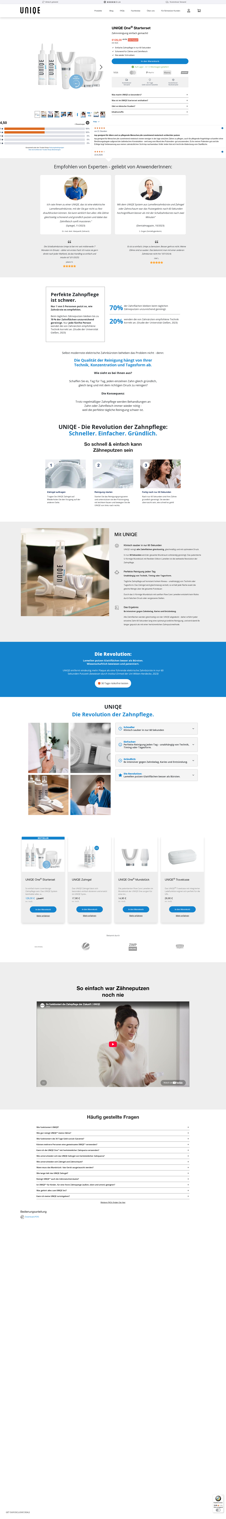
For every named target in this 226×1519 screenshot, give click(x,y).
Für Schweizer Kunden (170, 11)
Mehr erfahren (43, 915)
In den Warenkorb (43, 909)
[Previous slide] (39, 67)
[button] (37, 114)
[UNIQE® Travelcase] (182, 856)
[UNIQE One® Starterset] (43, 856)
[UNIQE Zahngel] (89, 856)
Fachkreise (135, 11)
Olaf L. (156, 258)
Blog (111, 11)
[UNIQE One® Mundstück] (135, 856)
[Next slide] (101, 67)
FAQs (122, 11)
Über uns (151, 11)
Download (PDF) (31, 1216)
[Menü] (222, 1495)
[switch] (218, 1510)
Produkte (98, 11)
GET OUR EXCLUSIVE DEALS (18, 1512)
